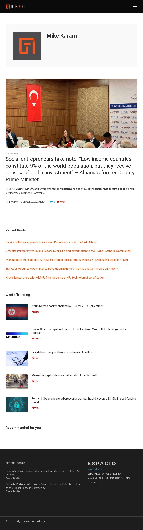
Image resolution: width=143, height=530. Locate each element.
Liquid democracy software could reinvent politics (62, 352)
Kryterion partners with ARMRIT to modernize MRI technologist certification (55, 277)
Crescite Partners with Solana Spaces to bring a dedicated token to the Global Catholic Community (68, 250)
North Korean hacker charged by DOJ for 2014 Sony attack (67, 306)
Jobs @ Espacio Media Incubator (105, 473)
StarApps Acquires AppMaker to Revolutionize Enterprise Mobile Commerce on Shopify (62, 268)
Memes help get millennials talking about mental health (65, 375)
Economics (12, 153)
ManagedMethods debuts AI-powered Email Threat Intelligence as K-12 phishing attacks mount (67, 259)
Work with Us (95, 469)
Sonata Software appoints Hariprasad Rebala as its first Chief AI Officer (51, 242)
